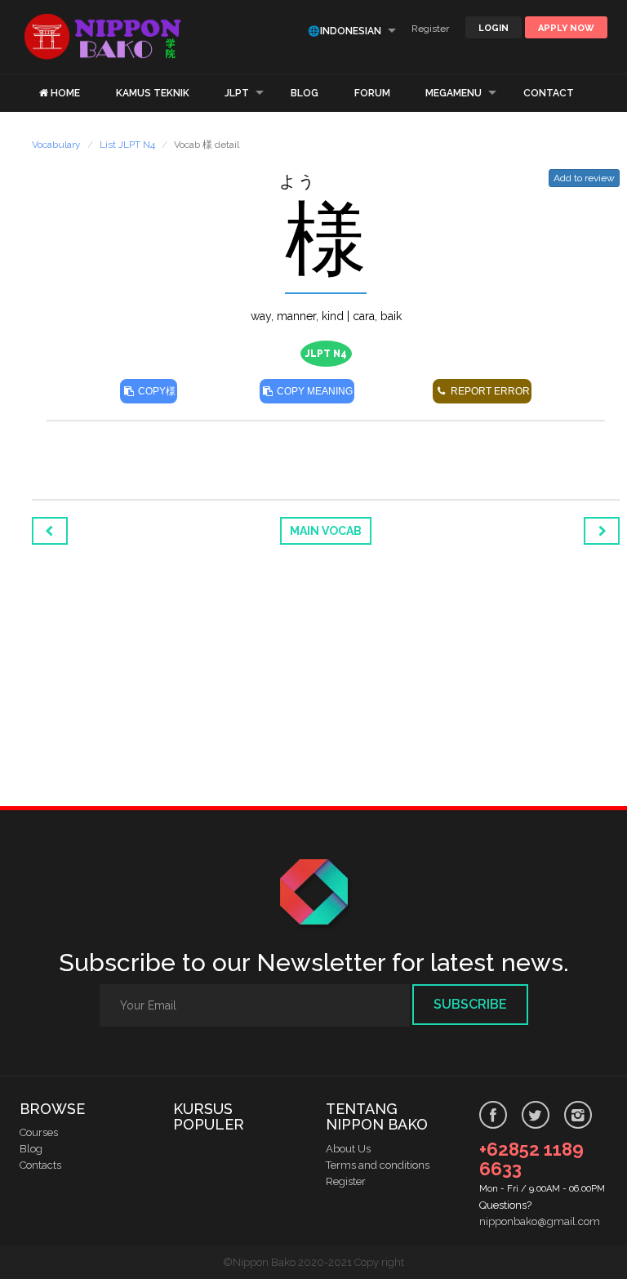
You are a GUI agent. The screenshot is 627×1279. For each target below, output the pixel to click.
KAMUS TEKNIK (152, 93)
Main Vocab (326, 530)
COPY (156, 391)
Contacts (40, 1165)
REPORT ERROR (489, 391)
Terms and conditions (377, 1165)
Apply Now (566, 28)
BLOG (304, 93)
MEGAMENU (453, 93)
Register (430, 28)
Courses (39, 1132)
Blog (31, 1149)
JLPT (237, 93)
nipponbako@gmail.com (539, 1221)
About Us (348, 1149)
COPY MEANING (313, 391)
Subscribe (470, 1004)
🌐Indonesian (344, 31)
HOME (65, 93)
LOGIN (493, 28)
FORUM (372, 93)
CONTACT (548, 93)
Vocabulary (56, 144)
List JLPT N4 (127, 144)
